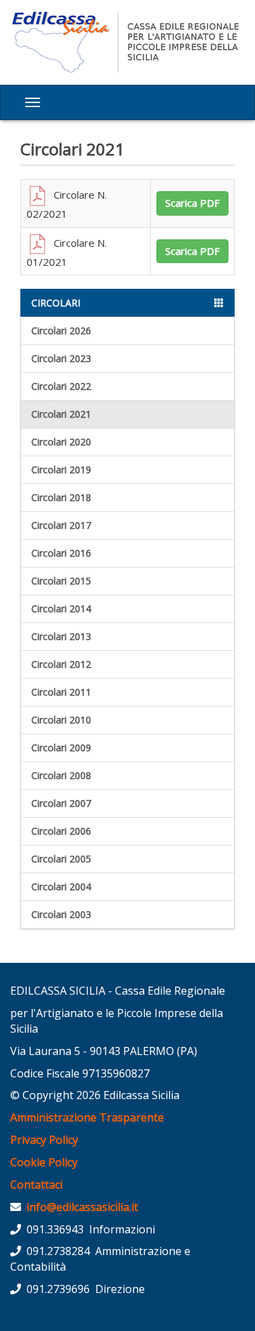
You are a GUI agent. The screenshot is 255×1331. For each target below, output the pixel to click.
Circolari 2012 (61, 664)
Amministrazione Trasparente (87, 1117)
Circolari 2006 (61, 831)
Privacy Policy (44, 1139)
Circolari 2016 (61, 553)
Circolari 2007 (61, 803)
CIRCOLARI (55, 302)
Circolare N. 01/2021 (67, 252)
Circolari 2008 (61, 775)
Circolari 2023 (61, 358)
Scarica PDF (192, 203)
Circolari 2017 (61, 525)
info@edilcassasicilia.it (82, 1206)
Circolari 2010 (61, 719)
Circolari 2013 (61, 636)
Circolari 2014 (61, 608)
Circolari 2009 (61, 747)
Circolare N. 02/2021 (67, 204)
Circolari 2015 (61, 580)
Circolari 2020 (61, 441)
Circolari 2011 (61, 692)
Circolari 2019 (61, 469)
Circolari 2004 (61, 886)
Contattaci (36, 1184)
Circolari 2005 (61, 858)
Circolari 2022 (61, 386)
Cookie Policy (44, 1162)
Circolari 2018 (61, 497)
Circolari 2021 (61, 414)
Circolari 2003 (61, 914)
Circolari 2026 (61, 330)
